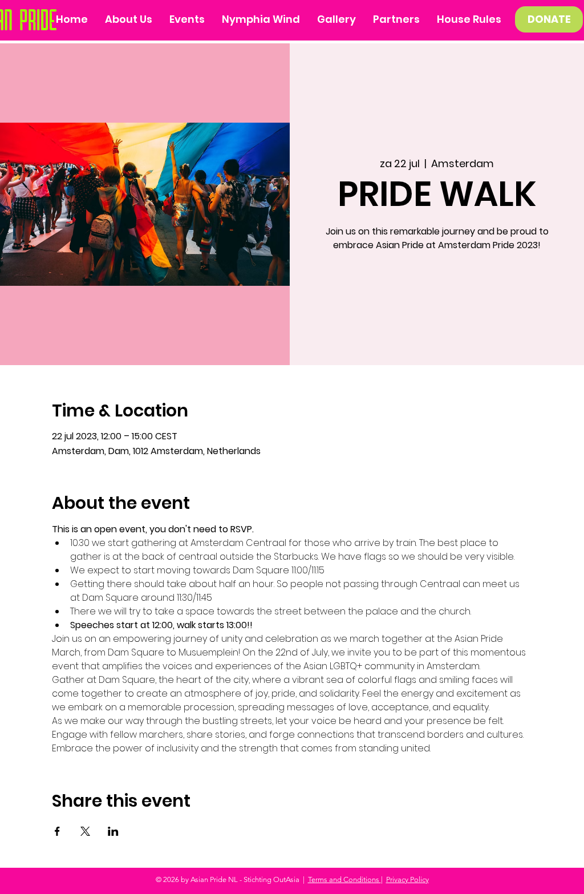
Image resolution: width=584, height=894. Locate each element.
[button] (336, 19)
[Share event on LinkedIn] (113, 831)
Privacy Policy (407, 879)
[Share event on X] (85, 831)
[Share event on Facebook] (57, 831)
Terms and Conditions (344, 879)
